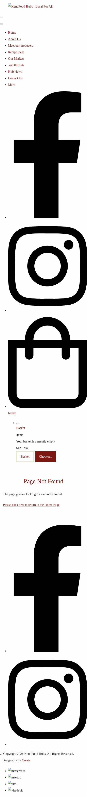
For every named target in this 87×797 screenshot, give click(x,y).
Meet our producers (20, 45)
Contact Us (15, 78)
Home (12, 32)
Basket (25, 456)
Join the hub (16, 65)
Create (26, 760)
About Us (14, 39)
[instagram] (47, 310)
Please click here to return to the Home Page (31, 504)
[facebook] (47, 217)
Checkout (45, 456)
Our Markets (16, 58)
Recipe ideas (16, 52)
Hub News (15, 71)
